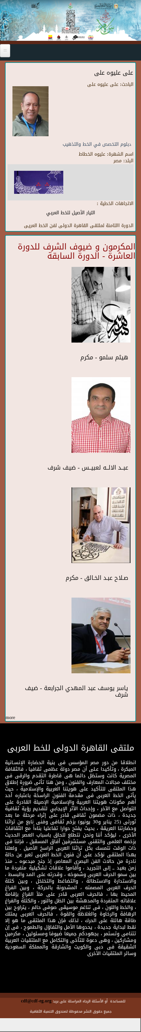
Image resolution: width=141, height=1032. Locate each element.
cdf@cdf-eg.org (36, 1000)
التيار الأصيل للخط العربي (70, 212)
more (10, 717)
